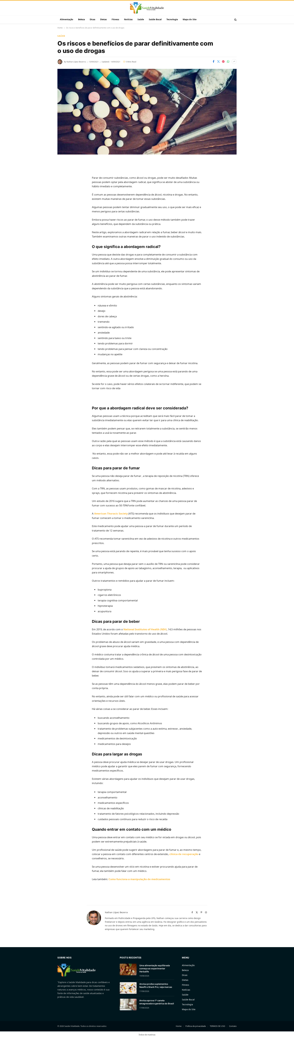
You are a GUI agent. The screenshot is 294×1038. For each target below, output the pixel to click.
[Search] (235, 19)
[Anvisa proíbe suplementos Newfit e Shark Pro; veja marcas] (128, 988)
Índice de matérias (147, 1034)
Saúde (141, 19)
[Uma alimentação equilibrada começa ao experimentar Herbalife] (128, 969)
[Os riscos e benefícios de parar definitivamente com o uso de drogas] (147, 112)
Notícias (128, 19)
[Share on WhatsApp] (228, 61)
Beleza (81, 19)
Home (60, 27)
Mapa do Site (189, 19)
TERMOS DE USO (217, 1026)
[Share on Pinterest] (223, 61)
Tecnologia (172, 19)
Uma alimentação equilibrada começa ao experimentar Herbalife (154, 968)
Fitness (115, 19)
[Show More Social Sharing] (234, 61)
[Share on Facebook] (213, 61)
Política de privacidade (195, 1026)
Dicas (92, 19)
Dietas (103, 19)
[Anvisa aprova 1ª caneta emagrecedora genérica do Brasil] (128, 1004)
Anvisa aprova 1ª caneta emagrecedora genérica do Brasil (156, 1002)
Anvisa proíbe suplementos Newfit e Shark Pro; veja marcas (155, 985)
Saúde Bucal (155, 19)
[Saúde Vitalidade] (147, 8)
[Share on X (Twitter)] (218, 61)
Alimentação (66, 19)
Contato (233, 1026)
